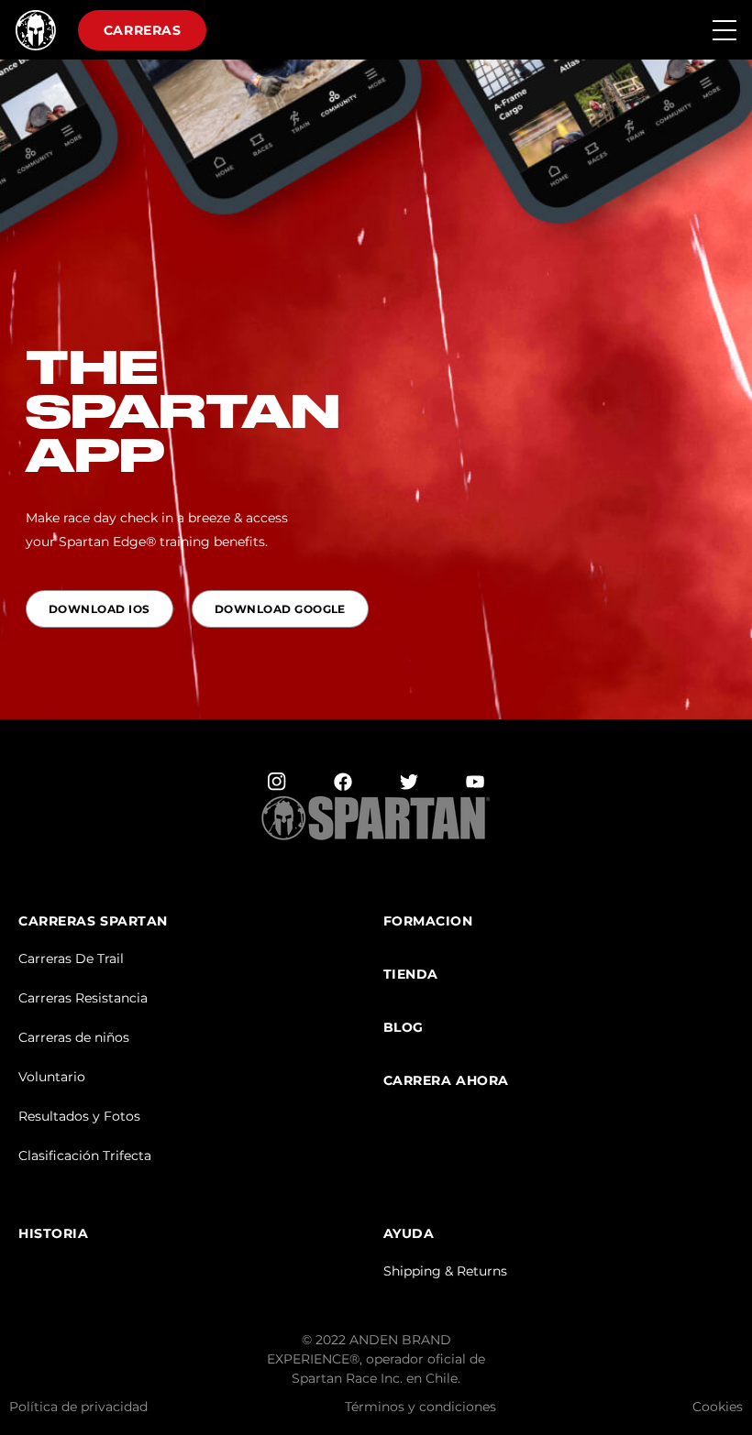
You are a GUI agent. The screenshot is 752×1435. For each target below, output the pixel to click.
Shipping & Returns (445, 1271)
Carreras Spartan (93, 921)
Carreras (142, 30)
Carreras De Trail (71, 958)
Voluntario (51, 1076)
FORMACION (428, 921)
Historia (53, 1234)
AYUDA (409, 1234)
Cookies (717, 1406)
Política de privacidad (78, 1406)
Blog (403, 1027)
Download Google (280, 609)
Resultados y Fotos (79, 1116)
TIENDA (410, 974)
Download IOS (99, 609)
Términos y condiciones (420, 1406)
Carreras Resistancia (83, 998)
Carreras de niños (73, 1037)
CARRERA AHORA (446, 1081)
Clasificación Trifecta (84, 1155)
